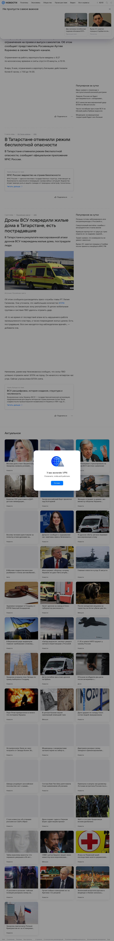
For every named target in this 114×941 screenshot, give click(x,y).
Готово (57, 483)
